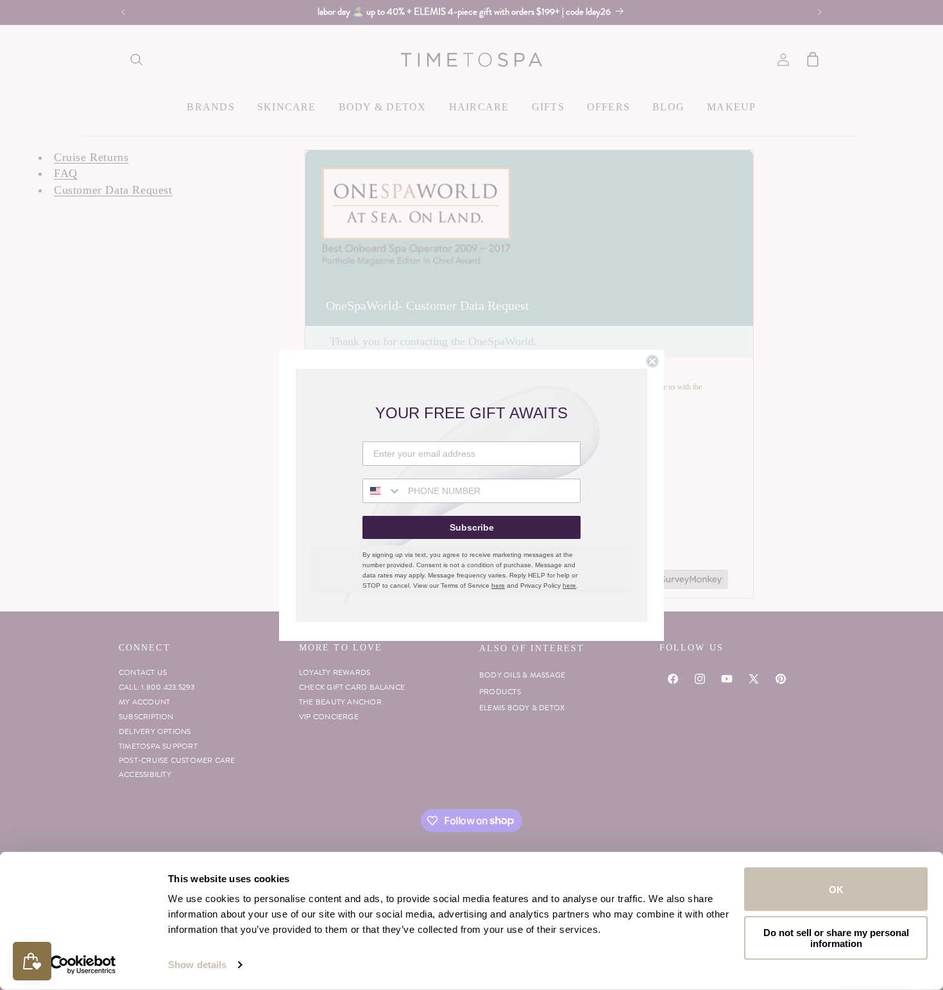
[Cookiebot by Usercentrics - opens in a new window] (83, 965)
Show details (197, 964)
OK (836, 888)
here (498, 585)
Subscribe (472, 527)
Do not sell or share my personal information (836, 937)
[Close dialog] (652, 361)
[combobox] (382, 490)
